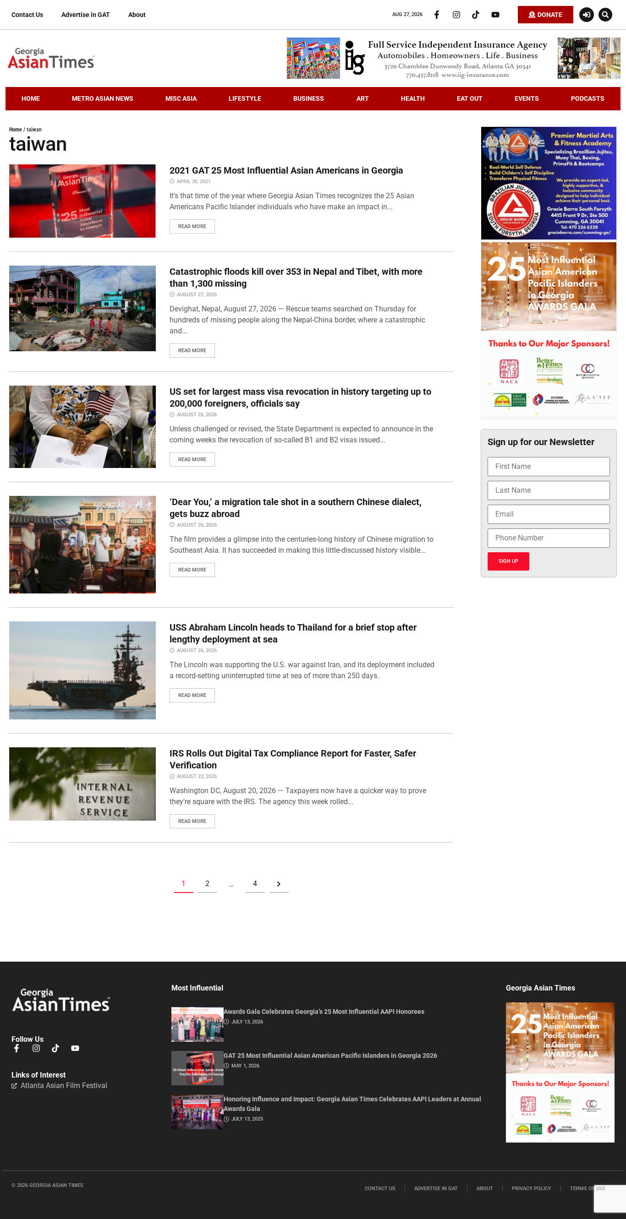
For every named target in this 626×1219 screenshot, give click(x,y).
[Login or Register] (586, 14)
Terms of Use (587, 1189)
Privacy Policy (531, 1189)
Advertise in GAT (85, 14)
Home (15, 129)
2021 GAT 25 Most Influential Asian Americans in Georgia (286, 170)
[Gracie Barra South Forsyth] (548, 237)
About (137, 14)
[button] (605, 15)
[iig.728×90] (454, 76)
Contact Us (27, 14)
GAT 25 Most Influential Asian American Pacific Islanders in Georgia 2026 (330, 1055)
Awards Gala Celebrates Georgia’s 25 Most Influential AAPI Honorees (324, 1011)
